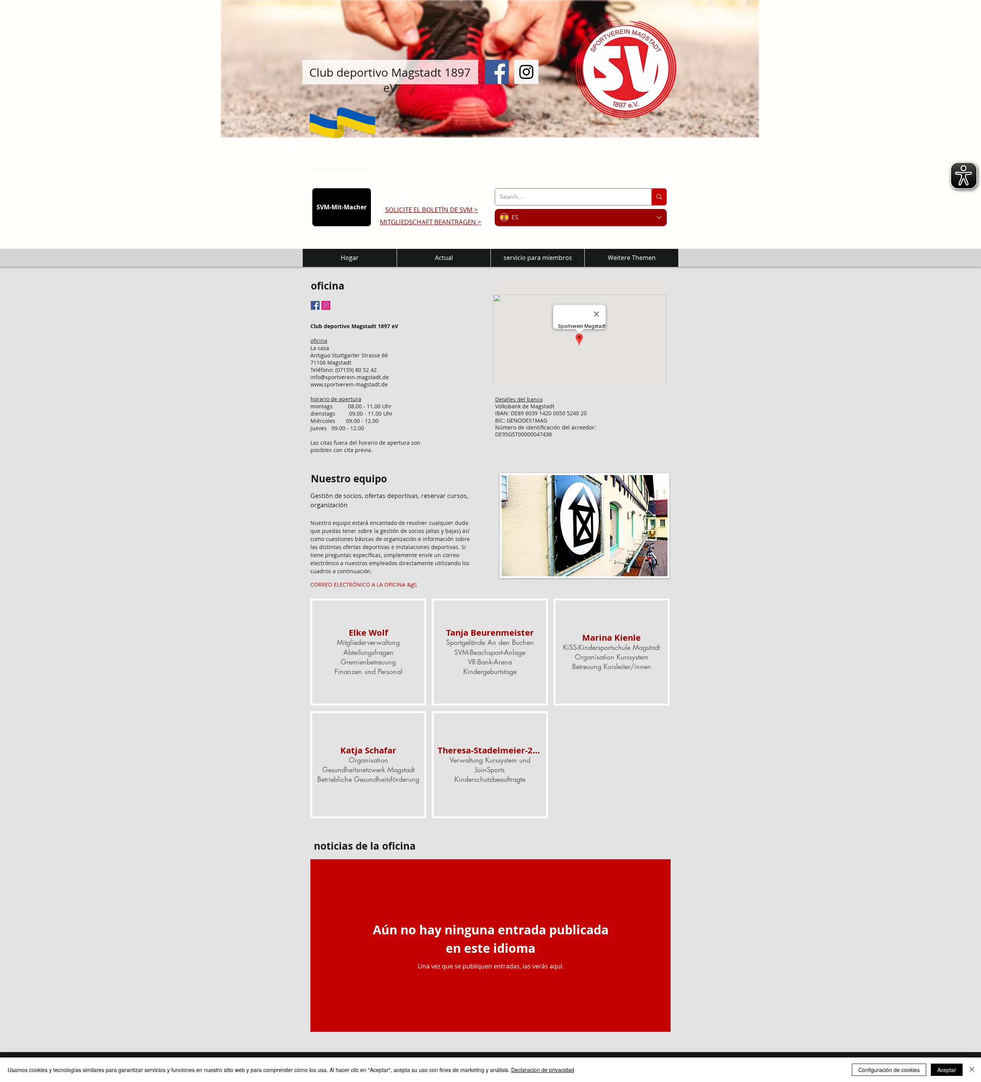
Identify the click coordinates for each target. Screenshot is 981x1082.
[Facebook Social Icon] (497, 72)
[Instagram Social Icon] (526, 72)
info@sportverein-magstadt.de (349, 377)
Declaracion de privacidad (542, 1070)
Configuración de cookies (889, 1070)
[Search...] (658, 197)
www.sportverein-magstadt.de (349, 384)
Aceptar (946, 1070)
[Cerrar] (971, 1070)
